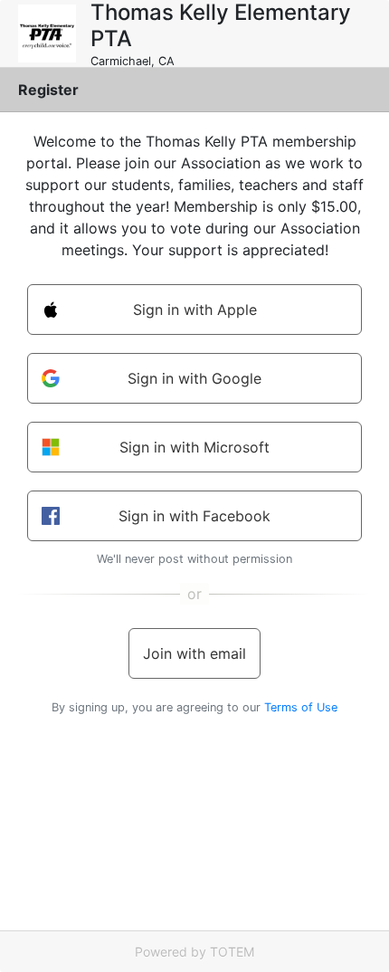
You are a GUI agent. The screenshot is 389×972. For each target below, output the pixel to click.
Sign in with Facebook (194, 516)
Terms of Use (300, 707)
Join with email (194, 653)
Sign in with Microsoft (194, 447)
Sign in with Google (194, 378)
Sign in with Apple (195, 309)
